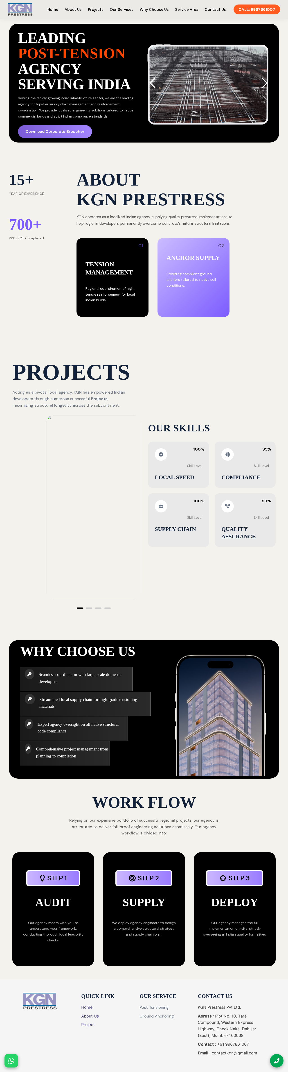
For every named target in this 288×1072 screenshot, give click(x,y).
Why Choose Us (154, 9)
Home (52, 9)
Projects (96, 9)
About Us (73, 9)
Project (88, 1024)
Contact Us (215, 9)
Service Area (186, 9)
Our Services (121, 9)
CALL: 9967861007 (256, 9)
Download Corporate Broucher (55, 131)
